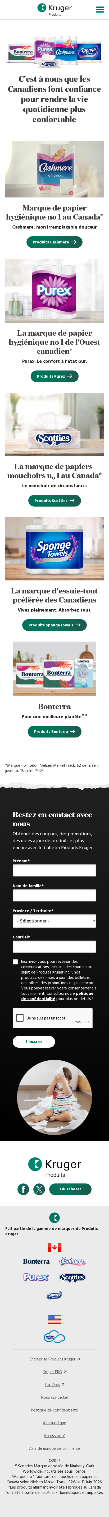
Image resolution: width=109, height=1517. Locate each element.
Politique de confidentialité (54, 1410)
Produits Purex (51, 376)
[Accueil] (54, 9)
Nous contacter (54, 1397)
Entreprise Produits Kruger (52, 1359)
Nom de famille (27, 886)
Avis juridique (54, 1423)
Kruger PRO (52, 1372)
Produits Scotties (51, 501)
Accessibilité (54, 1436)
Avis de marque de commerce (54, 1449)
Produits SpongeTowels (51, 625)
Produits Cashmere (51, 242)
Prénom (20, 861)
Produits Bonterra (51, 732)
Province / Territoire (32, 911)
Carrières (52, 1385)
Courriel (20, 937)
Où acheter (70, 1189)
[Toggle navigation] (100, 9)
